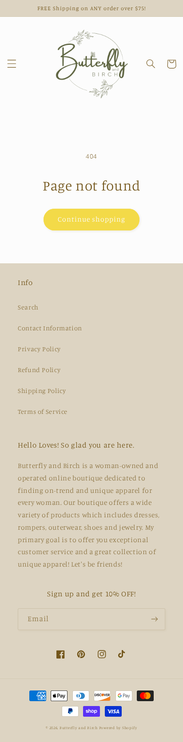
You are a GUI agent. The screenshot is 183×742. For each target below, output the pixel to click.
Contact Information (50, 328)
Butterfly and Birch (79, 727)
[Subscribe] (154, 619)
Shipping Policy (42, 390)
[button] (11, 64)
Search (28, 307)
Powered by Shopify (118, 727)
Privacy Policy (39, 349)
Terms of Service (43, 411)
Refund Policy (39, 369)
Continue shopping (92, 219)
